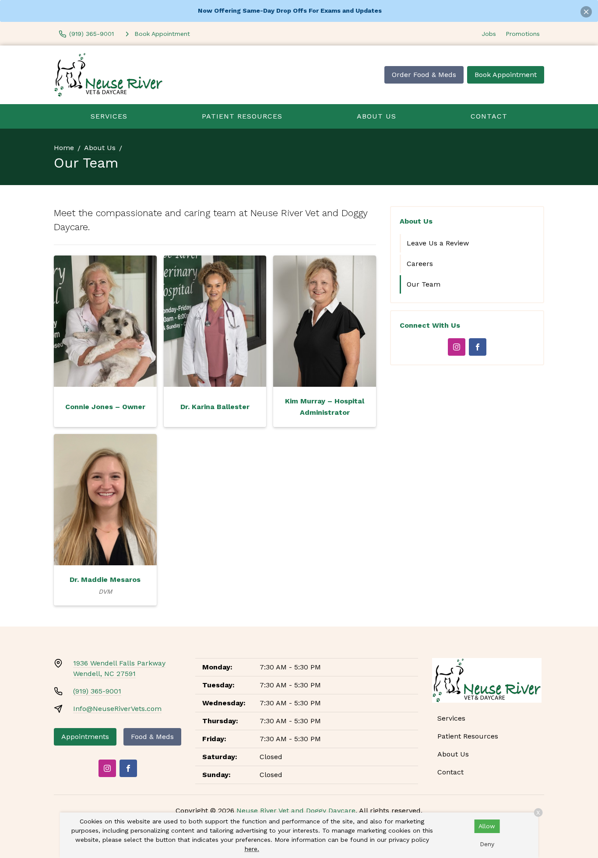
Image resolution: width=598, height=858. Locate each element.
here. (252, 848)
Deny (487, 843)
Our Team (423, 284)
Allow (486, 826)
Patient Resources (242, 116)
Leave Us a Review (438, 243)
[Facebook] (477, 347)
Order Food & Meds (424, 74)
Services (109, 116)
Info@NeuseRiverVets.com (117, 708)
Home (64, 148)
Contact (489, 116)
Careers (420, 263)
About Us (376, 116)
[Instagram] (456, 347)
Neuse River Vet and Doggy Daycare (295, 810)
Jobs (489, 33)
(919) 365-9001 (97, 691)
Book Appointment (506, 74)
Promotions (523, 33)
